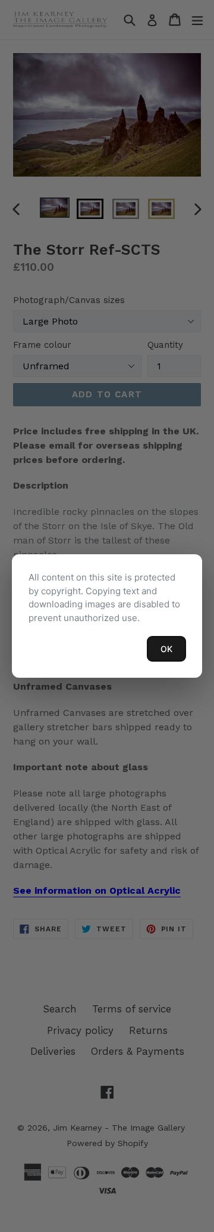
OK (166, 649)
